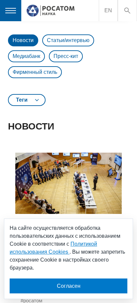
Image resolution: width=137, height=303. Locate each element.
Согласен (68, 286)
